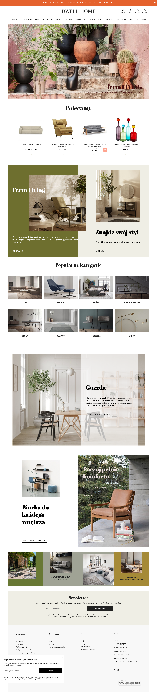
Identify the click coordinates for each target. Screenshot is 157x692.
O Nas (51, 641)
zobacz (100, 251)
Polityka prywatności (23, 650)
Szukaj (123, 12)
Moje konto (85, 641)
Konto (130, 12)
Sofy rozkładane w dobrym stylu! (131, 578)
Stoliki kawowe (132, 302)
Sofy (24, 302)
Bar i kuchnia (81, 19)
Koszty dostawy (21, 644)
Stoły (25, 336)
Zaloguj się (85, 644)
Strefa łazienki (96, 19)
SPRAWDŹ (18, 251)
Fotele (60, 302)
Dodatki (69, 19)
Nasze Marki (142, 19)
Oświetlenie (48, 19)
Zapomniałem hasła (88, 649)
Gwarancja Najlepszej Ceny (25, 653)
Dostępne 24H (15, 19)
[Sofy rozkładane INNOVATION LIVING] (96, 569)
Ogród (59, 19)
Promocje (110, 19)
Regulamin (19, 641)
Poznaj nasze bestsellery (57, 647)
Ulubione (138, 12)
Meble (37, 19)
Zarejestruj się (86, 647)
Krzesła (96, 336)
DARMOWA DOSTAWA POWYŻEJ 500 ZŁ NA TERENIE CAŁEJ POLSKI (78, 3)
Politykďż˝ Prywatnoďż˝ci (76, 617)
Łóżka (96, 302)
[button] (75, 97)
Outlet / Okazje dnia (125, 19)
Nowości (28, 19)
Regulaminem (56, 617)
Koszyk (144, 12)
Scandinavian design (60, 578)
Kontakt (51, 644)
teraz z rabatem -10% (98, 414)
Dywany (61, 336)
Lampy (132, 336)
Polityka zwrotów (22, 647)
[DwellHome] (78, 11)
